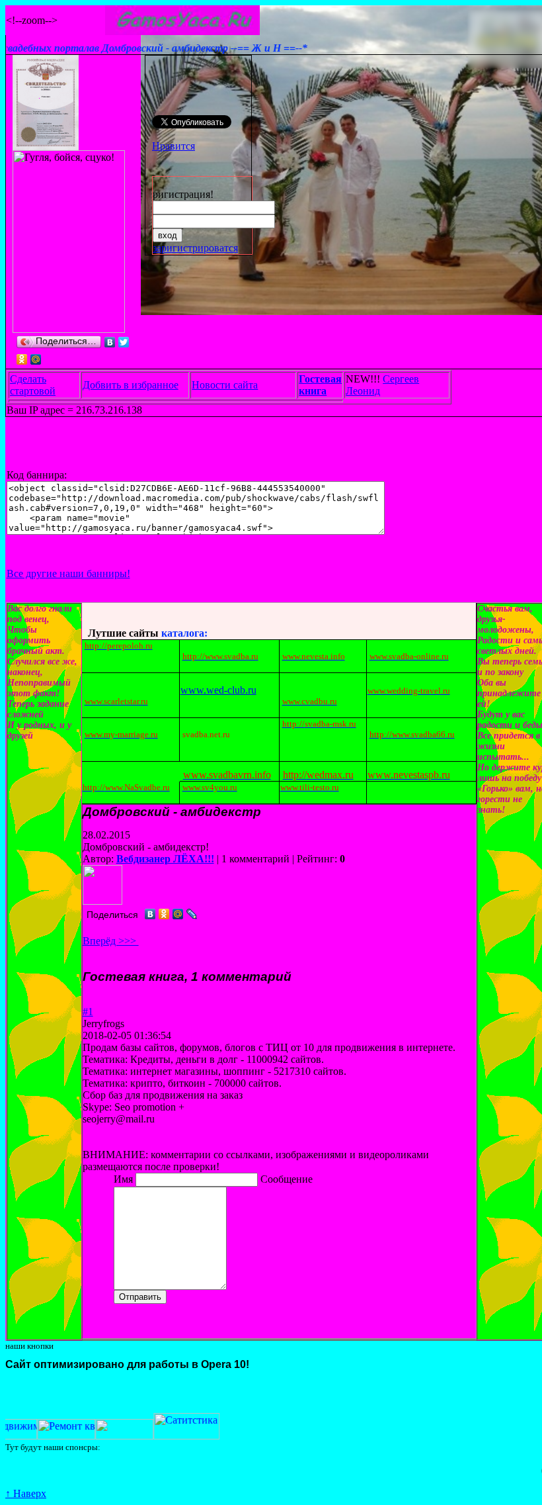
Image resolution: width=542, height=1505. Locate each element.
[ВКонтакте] (110, 342)
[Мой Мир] (36, 359)
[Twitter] (124, 342)
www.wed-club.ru (218, 690)
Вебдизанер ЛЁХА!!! (165, 858)
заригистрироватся (195, 247)
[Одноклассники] (22, 359)
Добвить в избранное (130, 384)
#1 (88, 1011)
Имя (125, 1179)
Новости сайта (225, 384)
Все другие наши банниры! (68, 573)
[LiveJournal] (192, 914)
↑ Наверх (25, 1493)
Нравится (173, 146)
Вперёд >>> (111, 940)
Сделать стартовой (33, 384)
